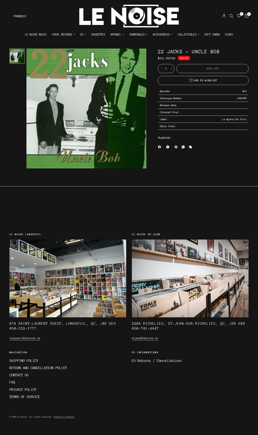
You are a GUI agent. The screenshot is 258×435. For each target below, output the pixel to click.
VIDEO (229, 34)
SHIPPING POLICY (23, 361)
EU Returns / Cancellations (157, 361)
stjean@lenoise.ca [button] (145, 338)
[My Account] (224, 16)
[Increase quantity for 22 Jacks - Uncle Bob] (171, 68)
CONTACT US (19, 375)
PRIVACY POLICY (22, 389)
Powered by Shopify (64, 417)
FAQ (12, 382)
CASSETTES (98, 34)
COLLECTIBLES (187, 34)
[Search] (231, 16)
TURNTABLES (137, 34)
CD (81, 34)
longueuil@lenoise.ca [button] (24, 338)
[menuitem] (35, 34)
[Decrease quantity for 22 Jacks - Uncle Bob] (161, 68)
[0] (246, 16)
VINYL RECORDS (62, 34)
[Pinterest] (177, 147)
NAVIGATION (18, 352)
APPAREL (115, 34)
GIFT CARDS (212, 34)
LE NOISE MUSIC (36, 34)
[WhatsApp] (184, 147)
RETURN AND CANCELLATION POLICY (38, 368)
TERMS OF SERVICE (24, 397)
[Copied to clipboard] (191, 147)
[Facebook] (160, 147)
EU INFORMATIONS (145, 352)
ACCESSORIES (161, 34)
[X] (168, 147)
